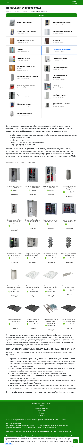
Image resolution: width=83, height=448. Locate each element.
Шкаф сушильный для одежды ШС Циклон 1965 (69, 187)
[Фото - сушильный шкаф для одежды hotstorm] (32, 209)
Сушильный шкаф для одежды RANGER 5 (50, 221)
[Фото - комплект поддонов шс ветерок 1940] (69, 308)
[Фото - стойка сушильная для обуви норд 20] (69, 242)
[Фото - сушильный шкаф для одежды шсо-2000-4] (50, 175)
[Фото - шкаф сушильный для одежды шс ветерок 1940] (14, 274)
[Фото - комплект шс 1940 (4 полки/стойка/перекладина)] (50, 308)
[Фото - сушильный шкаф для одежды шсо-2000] (32, 175)
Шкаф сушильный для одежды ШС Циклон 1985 (14, 221)
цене (22, 162)
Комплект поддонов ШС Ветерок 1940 (69, 320)
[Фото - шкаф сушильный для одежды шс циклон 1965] (69, 175)
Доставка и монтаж (41, 408)
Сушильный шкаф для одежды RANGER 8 (69, 221)
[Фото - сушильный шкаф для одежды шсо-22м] (14, 175)
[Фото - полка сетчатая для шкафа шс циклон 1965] (32, 274)
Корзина (73, 1)
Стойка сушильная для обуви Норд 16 (50, 254)
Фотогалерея (41, 410)
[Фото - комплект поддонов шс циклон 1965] (32, 308)
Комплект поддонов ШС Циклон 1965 (32, 320)
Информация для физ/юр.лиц (41, 403)
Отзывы (41, 413)
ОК (75, 441)
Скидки (41, 406)
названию (31, 162)
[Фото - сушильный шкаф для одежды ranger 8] (69, 209)
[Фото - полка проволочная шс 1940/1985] (69, 274)
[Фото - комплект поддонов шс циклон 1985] (14, 308)
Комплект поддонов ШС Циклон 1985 (14, 320)
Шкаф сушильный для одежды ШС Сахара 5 (14, 254)
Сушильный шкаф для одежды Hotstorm (32, 221)
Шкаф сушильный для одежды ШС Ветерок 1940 (14, 287)
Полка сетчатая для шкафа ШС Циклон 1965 (32, 287)
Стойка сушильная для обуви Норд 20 (69, 254)
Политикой (9, 444)
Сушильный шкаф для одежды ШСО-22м (14, 187)
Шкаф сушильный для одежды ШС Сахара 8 (32, 254)
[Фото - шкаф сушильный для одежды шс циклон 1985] (14, 209)
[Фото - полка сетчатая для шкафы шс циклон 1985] (50, 274)
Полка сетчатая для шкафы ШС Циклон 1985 (50, 287)
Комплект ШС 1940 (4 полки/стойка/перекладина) (51, 321)
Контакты (41, 415)
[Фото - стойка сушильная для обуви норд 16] (50, 242)
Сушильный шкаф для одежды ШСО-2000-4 (50, 187)
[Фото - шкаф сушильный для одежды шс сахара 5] (14, 242)
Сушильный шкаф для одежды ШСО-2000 (32, 187)
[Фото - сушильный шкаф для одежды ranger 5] (50, 209)
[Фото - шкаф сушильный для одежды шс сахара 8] (32, 242)
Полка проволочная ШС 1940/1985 (69, 286)
